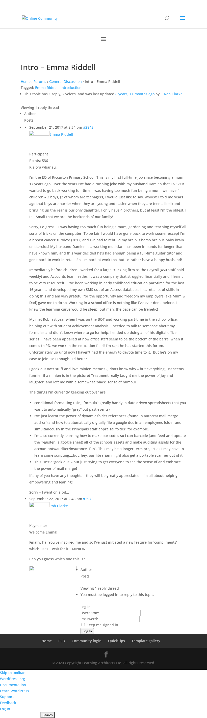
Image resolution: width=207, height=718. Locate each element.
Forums (40, 81)
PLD (61, 640)
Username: (90, 612)
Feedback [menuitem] (8, 702)
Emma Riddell (47, 87)
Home (26, 81)
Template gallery (146, 640)
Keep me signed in (102, 624)
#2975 (88, 498)
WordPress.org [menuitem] (12, 678)
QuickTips (116, 640)
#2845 (88, 127)
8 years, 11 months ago (134, 93)
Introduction (71, 87)
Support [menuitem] (7, 696)
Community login (86, 640)
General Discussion (65, 81)
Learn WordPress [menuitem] (14, 690)
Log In (87, 631)
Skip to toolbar (12, 672)
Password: (90, 618)
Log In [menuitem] (5, 708)
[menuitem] (103, 715)
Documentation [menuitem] (13, 684)
